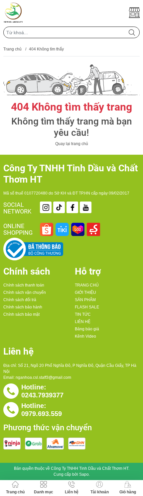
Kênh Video (85, 336)
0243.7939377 (42, 395)
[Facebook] (72, 207)
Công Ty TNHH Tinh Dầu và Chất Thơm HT (89, 468)
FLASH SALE (87, 307)
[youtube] (85, 207)
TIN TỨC (83, 314)
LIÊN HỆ (82, 321)
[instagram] (46, 207)
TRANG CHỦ (87, 285)
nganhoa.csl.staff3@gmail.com (43, 377)
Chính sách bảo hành (22, 307)
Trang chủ (12, 49)
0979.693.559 (41, 413)
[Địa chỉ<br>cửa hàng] (134, 12)
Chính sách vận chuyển (24, 292)
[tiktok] (59, 207)
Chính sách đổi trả (19, 299)
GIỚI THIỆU (85, 292)
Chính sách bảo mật (21, 314)
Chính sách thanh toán (23, 285)
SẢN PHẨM (85, 299)
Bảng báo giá (87, 329)
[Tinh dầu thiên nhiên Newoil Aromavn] (13, 13)
